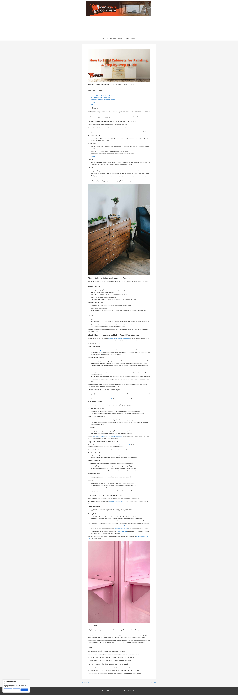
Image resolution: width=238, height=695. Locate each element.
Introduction (93, 94)
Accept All (24, 689)
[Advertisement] (119, 27)
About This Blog (113, 38)
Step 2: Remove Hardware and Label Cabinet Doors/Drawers (103, 99)
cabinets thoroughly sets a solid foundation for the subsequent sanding (107, 436)
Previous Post (85, 682)
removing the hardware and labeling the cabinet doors (119, 338)
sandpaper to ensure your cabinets (116, 501)
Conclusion (93, 102)
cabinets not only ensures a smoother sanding (102, 398)
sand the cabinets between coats (121, 528)
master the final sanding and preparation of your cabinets (123, 525)
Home (103, 38)
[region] (16, 686)
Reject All (16, 689)
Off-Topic (90, 86)
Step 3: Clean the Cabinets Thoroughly (98, 100)
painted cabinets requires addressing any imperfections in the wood (116, 444)
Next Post (153, 682)
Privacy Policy (121, 38)
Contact (127, 38)
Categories (133, 38)
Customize (8, 689)
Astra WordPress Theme (131, 690)
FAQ (92, 104)
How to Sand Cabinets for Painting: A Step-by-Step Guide (102, 95)
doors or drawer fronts (101, 350)
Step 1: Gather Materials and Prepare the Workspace (101, 97)
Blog (107, 38)
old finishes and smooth (122, 531)
